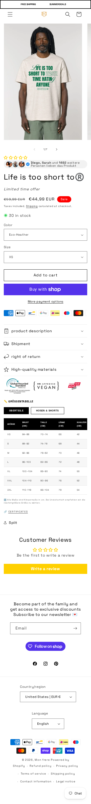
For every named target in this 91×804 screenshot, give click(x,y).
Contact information (35, 781)
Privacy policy (67, 766)
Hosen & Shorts (47, 410)
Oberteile (16, 410)
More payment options (45, 302)
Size (7, 247)
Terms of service (33, 773)
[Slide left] (34, 149)
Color (8, 225)
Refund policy (40, 766)
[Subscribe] (75, 628)
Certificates (18, 511)
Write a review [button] (45, 568)
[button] (10, 14)
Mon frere (42, 759)
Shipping (32, 206)
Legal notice (65, 781)
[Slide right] (56, 149)
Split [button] (13, 522)
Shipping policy (63, 773)
